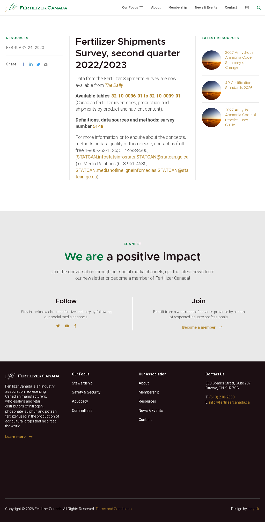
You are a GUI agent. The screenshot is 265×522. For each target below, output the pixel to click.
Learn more (15, 437)
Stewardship (82, 383)
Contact (231, 7)
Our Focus (130, 7)
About (156, 7)
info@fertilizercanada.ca (229, 402)
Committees (82, 410)
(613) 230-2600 (222, 397)
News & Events (206, 7)
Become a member (199, 327)
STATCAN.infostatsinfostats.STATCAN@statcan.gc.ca (132, 157)
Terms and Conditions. (113, 509)
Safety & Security (86, 392)
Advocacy (80, 401)
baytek (253, 509)
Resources (147, 401)
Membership (177, 7)
